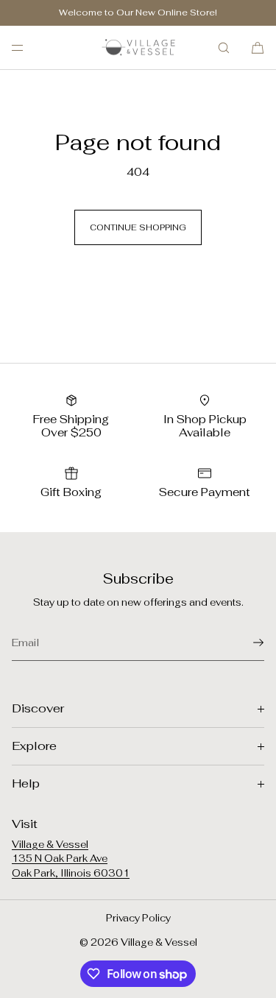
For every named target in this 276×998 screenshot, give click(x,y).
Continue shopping (138, 227)
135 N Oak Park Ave (59, 858)
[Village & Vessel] (138, 47)
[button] (223, 47)
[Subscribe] (245, 642)
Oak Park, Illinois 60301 (71, 873)
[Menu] (29, 47)
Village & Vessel (50, 844)
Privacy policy (138, 918)
